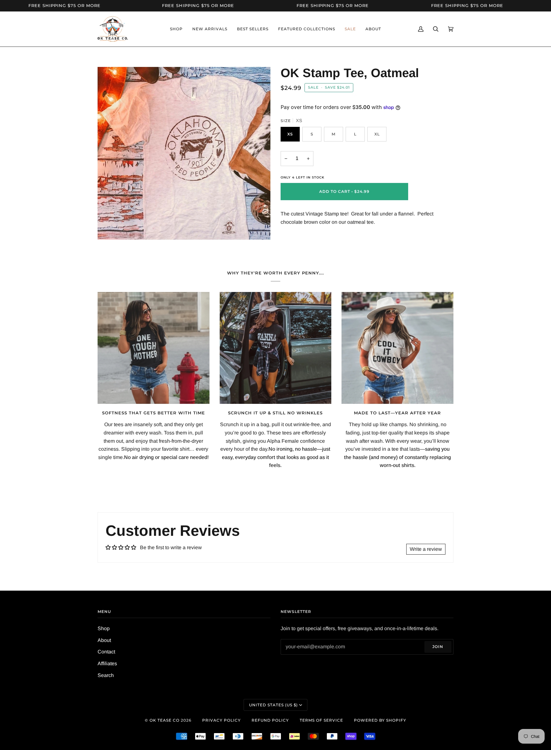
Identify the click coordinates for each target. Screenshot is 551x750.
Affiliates (107, 663)
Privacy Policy (221, 720)
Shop (104, 628)
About (104, 640)
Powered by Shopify (380, 720)
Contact (106, 651)
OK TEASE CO (165, 720)
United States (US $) (273, 705)
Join (437, 646)
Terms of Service (321, 720)
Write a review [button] (426, 549)
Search (106, 675)
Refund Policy (270, 720)
